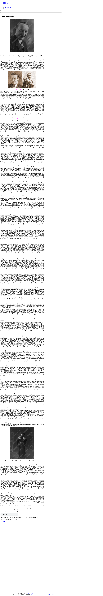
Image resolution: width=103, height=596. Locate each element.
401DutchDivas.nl (29, 593)
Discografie (2, 521)
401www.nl (32, 594)
